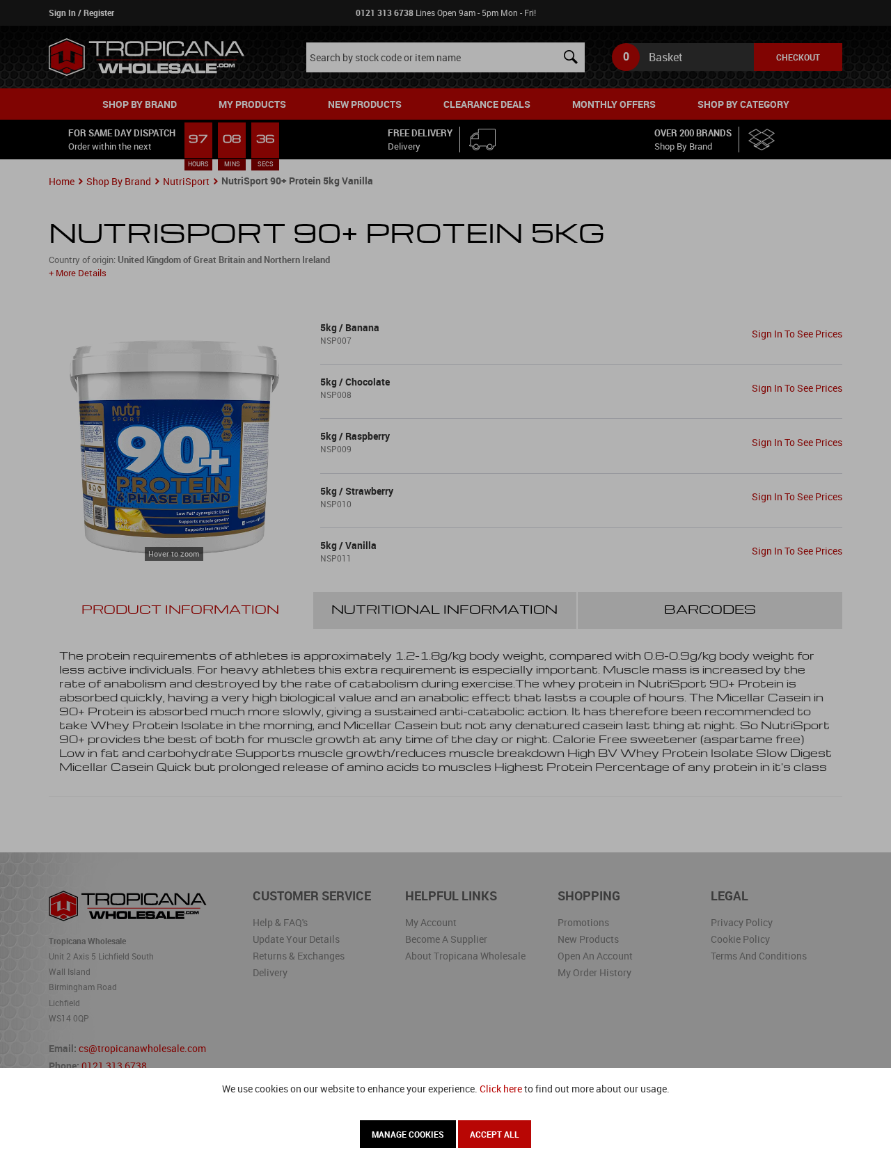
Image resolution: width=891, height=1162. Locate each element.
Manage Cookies (408, 1134)
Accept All (494, 1134)
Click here (501, 1088)
